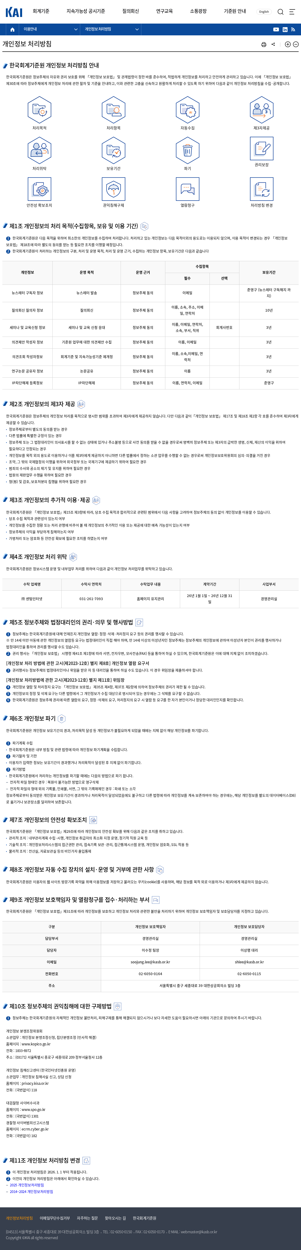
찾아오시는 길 (115, 1219)
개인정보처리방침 (19, 1219)
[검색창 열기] (281, 12)
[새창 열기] (276, 29)
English (264, 11)
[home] (12, 29)
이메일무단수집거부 (55, 1219)
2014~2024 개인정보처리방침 (31, 1192)
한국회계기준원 (144, 1219)
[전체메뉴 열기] (292, 11)
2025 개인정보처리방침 (27, 1185)
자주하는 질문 (87, 1219)
